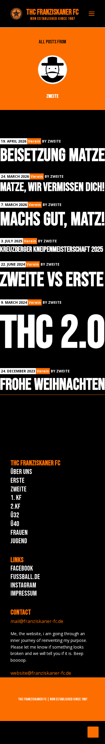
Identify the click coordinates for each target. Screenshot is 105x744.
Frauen (19, 532)
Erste (17, 480)
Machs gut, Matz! (52, 219)
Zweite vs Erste (52, 280)
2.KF (15, 506)
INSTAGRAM (23, 585)
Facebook (21, 568)
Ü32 (14, 515)
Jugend (18, 541)
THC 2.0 (52, 333)
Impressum (23, 593)
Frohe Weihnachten (52, 385)
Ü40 (14, 524)
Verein (34, 141)
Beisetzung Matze (52, 155)
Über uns (21, 472)
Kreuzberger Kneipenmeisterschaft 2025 (51, 249)
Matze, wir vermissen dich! (52, 187)
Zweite (18, 489)
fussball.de (25, 577)
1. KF (16, 497)
